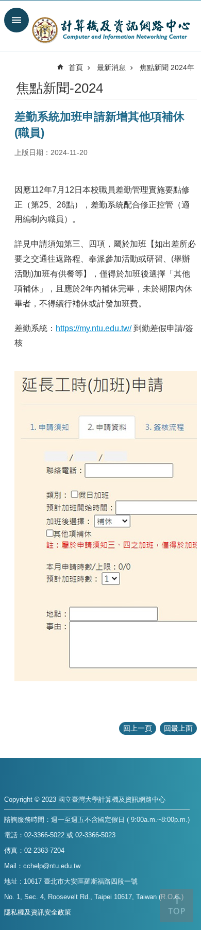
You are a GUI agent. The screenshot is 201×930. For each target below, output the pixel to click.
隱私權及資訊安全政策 (37, 912)
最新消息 (111, 67)
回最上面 (178, 728)
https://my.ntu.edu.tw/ (93, 328)
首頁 (76, 67)
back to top (176, 905)
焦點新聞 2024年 (167, 67)
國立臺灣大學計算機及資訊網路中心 (111, 29)
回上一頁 (137, 728)
